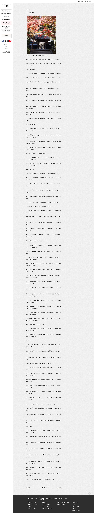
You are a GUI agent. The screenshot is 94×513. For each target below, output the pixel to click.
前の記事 (28, 487)
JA (85, 1)
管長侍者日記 (46, 504)
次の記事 (59, 487)
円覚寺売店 (76, 506)
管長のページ (6, 23)
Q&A (6, 46)
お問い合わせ (81, 1)
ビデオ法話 (46, 506)
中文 (90, 1)
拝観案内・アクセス (6, 13)
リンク (6, 48)
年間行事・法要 (6, 19)
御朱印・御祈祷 (6, 30)
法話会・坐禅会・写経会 (6, 27)
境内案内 (6, 16)
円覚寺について (6, 10)
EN (87, 1)
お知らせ (6, 44)
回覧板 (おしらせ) (48, 508)
